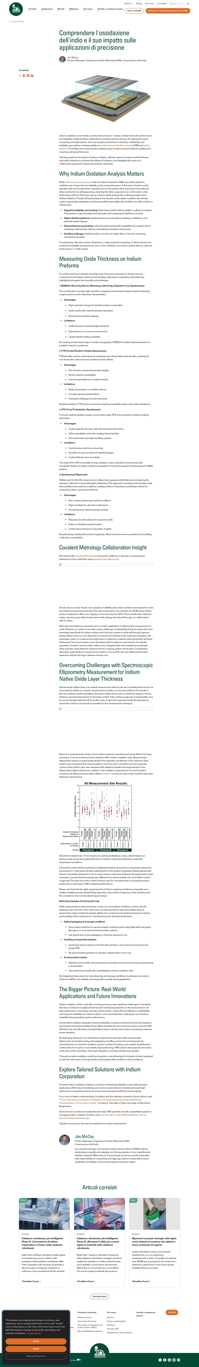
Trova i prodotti (134, 11)
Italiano (127, 4)
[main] (99, 649)
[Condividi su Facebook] (24, 75)
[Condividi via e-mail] (32, 75)
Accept (36, 1341)
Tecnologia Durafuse (87, 1321)
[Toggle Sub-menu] (131, 3)
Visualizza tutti (99, 1297)
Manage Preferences (36, 1356)
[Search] (188, 3)
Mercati (61, 9)
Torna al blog (18, 22)
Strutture (111, 1325)
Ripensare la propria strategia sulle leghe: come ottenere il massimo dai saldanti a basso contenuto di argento (154, 1241)
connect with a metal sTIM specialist (118, 1115)
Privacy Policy (34, 1333)
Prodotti (32, 9)
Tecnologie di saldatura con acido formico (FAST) (90, 1326)
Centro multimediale (116, 1321)
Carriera (150, 4)
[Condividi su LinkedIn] (28, 75)
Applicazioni (47, 9)
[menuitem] (128, 3)
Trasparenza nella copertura (119, 1333)
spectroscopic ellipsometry (106, 559)
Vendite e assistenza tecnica (110, 9)
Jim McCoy (73, 58)
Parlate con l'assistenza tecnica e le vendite (168, 11)
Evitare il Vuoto (84, 1318)
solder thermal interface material (116, 146)
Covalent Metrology (84, 556)
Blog (140, 4)
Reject (36, 1349)
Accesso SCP (113, 1329)
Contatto (162, 4)
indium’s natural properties (78, 182)
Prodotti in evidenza (87, 1313)
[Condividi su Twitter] (20, 75)
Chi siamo (87, 9)
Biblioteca (73, 9)
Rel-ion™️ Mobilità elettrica (90, 1331)
